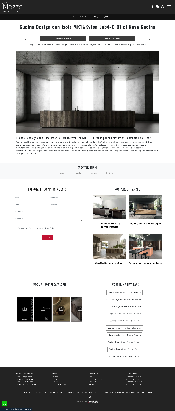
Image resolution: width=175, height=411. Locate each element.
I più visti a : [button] (111, 173)
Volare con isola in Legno (145, 223)
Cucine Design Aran (24, 377)
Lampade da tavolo (133, 377)
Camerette (93, 382)
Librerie (55, 382)
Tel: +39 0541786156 (116, 392)
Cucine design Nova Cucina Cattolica (125, 306)
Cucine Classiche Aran (25, 382)
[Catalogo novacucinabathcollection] (45, 309)
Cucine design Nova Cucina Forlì (124, 321)
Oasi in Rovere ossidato (109, 263)
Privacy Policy (49, 228)
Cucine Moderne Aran (24, 379)
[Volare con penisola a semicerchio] (148, 39)
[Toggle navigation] (169, 6)
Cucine (75, 17)
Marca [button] (61, 173)
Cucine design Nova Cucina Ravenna (124, 328)
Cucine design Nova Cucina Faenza (124, 335)
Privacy (4, 409)
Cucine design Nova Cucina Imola (124, 356)
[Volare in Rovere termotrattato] (109, 207)
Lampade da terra (132, 379)
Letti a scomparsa (96, 379)
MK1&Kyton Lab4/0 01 (100, 17)
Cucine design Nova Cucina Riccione (124, 292)
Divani (55, 377)
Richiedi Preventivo (63, 39)
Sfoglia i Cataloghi (112, 39)
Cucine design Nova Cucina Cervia (124, 349)
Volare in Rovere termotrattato (110, 225)
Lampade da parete (133, 384)
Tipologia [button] (93, 173)
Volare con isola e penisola (145, 263)
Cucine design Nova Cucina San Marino (124, 299)
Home (69, 17)
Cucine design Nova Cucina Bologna (124, 342)
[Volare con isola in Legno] (145, 207)
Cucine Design (85, 17)
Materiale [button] (77, 173)
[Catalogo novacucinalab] (63, 309)
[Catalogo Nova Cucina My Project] (26, 309)
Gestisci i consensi (24, 409)
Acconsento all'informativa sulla (36, 228)
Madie (54, 379)
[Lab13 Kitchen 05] (26, 39)
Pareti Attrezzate (59, 384)
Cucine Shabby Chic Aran (26, 384)
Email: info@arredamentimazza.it (139, 392)
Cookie (11, 409)
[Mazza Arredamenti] (11, 7)
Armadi (92, 384)
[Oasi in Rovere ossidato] (109, 246)
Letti (90, 377)
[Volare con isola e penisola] (145, 246)
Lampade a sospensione (135, 382)
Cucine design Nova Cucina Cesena (124, 313)
